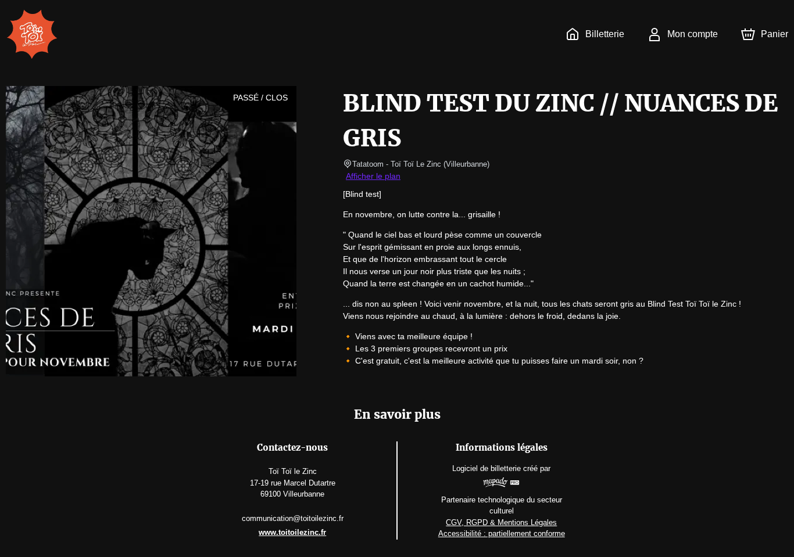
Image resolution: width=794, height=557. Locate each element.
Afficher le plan (373, 176)
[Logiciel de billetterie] (501, 484)
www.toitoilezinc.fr (292, 532)
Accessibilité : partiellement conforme (501, 533)
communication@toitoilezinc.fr (293, 518)
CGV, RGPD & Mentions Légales (501, 522)
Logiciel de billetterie (486, 468)
